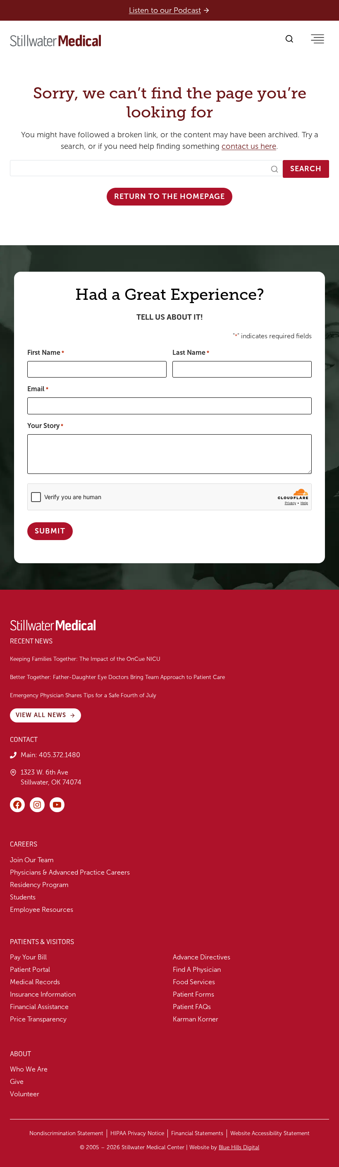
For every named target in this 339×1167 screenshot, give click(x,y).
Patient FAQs (192, 1006)
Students (23, 897)
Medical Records (35, 981)
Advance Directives (201, 957)
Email (37, 388)
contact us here (249, 146)
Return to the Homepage (169, 196)
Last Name (190, 352)
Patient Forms (193, 994)
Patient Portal (30, 969)
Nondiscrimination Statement (66, 1133)
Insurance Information (43, 994)
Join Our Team (32, 859)
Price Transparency (38, 1019)
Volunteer (24, 1094)
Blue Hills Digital (239, 1147)
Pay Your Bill (28, 957)
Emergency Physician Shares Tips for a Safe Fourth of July (84, 695)
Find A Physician (197, 969)
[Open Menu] (317, 38)
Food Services (194, 981)
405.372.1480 (59, 754)
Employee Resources (41, 909)
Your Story (45, 425)
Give (17, 1081)
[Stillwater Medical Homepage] (55, 40)
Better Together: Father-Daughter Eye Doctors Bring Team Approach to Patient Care (117, 677)
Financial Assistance (39, 1006)
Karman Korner (195, 1019)
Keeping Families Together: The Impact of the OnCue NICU (85, 659)
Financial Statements (197, 1133)
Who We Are (29, 1069)
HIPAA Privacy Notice (137, 1133)
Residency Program (39, 884)
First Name (45, 352)
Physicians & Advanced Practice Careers (70, 872)
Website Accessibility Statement (270, 1133)
